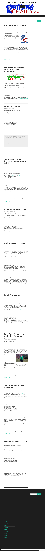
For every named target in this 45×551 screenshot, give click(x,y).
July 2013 (5, 513)
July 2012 (5, 537)
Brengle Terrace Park (23, 393)
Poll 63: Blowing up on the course (15, 209)
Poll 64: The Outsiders (12, 107)
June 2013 (5, 515)
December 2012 (6, 527)
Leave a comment (12, 164)
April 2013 (5, 519)
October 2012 (6, 531)
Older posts (16, 487)
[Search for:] (36, 21)
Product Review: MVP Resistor (15, 243)
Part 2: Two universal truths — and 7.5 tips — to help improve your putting (14, 336)
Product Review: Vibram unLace (15, 441)
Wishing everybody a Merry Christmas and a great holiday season (14, 69)
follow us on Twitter (19, 98)
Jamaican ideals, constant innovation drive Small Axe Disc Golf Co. (15, 161)
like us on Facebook (25, 98)
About (18, 498)
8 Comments (12, 108)
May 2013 (5, 517)
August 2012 (5, 535)
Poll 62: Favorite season (12, 295)
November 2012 (6, 529)
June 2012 (5, 539)
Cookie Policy (13, 549)
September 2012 (6, 533)
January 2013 (5, 525)
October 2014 (6, 496)
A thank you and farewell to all (15, 25)
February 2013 (6, 523)
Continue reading (7, 59)
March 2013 (5, 521)
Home (18, 496)
